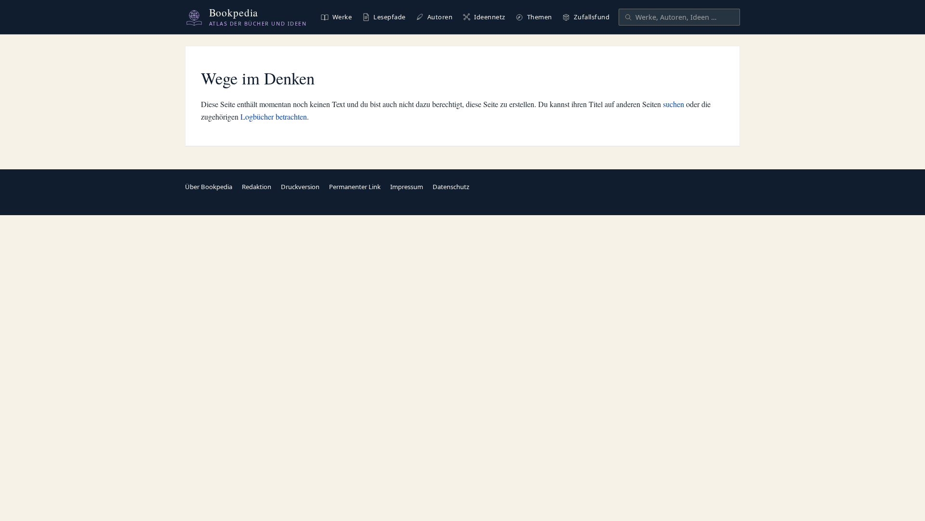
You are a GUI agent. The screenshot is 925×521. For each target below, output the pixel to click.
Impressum (406, 186)
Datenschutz (451, 186)
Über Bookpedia (208, 186)
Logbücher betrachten (273, 116)
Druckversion (300, 186)
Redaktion (256, 186)
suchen (673, 104)
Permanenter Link (355, 186)
